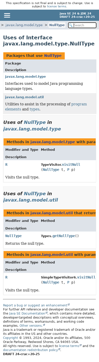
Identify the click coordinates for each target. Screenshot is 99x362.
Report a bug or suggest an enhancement (35, 305)
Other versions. (31, 325)
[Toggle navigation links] (7, 15)
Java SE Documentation (27, 313)
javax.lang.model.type (24, 25)
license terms (56, 6)
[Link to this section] (64, 128)
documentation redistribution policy (30, 350)
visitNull (71, 164)
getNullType (64, 236)
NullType (57, 25)
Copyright (10, 338)
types (34, 109)
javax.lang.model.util (24, 97)
